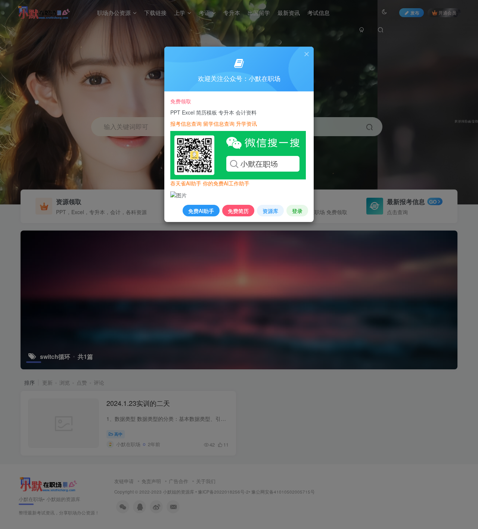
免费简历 (238, 211)
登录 (297, 211)
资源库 (270, 211)
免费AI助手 (201, 211)
